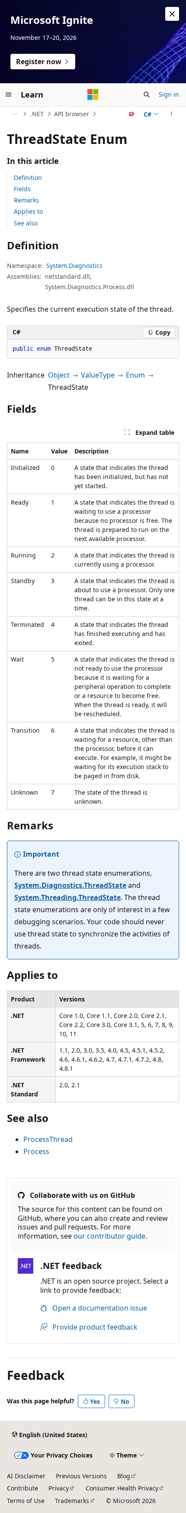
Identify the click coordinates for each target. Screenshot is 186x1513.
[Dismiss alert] (172, 14)
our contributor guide (109, 1236)
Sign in (169, 94)
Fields (22, 189)
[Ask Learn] (132, 114)
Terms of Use (26, 1501)
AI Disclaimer (26, 1476)
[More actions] (171, 114)
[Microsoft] (93, 94)
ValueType (98, 375)
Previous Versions (81, 1476)
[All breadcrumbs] (14, 114)
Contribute (22, 1488)
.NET (37, 114)
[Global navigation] (8, 94)
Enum (135, 375)
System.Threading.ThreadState (67, 897)
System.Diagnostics (74, 265)
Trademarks (72, 1501)
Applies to (28, 211)
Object (59, 375)
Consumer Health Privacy (122, 1488)
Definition (28, 177)
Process (36, 1151)
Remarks (26, 200)
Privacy (58, 1488)
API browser (71, 114)
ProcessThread (48, 1139)
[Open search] (146, 94)
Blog (123, 1476)
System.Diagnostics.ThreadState (70, 885)
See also (26, 223)
